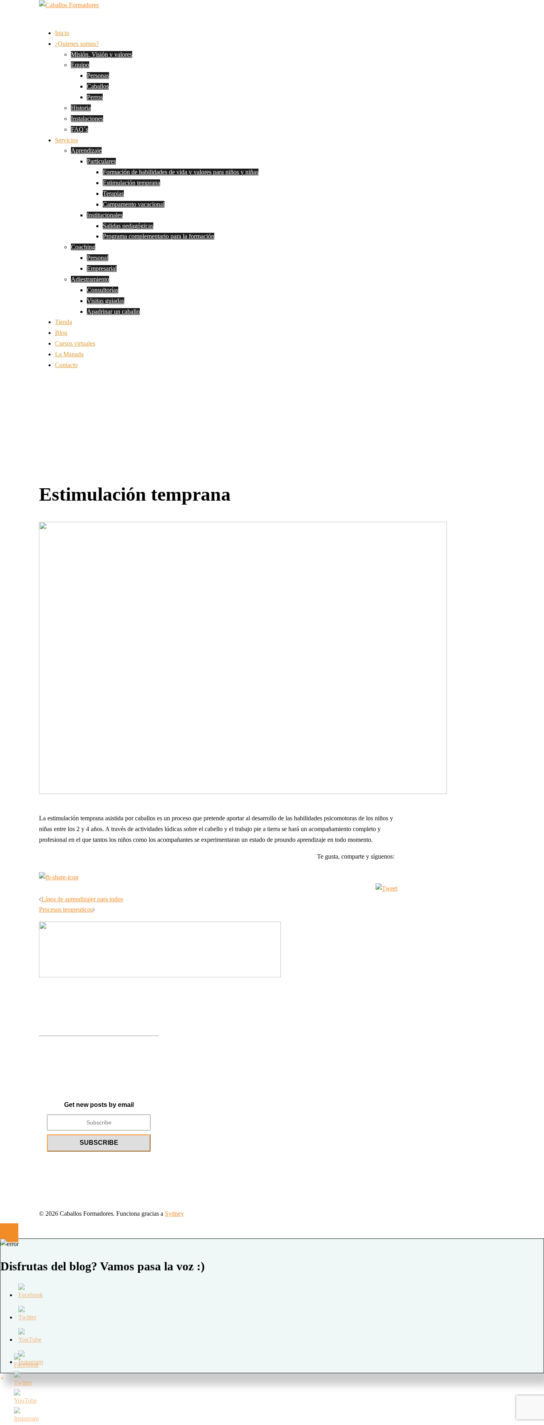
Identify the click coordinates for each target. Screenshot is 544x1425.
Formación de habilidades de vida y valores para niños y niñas (180, 172)
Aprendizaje (86, 150)
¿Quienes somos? (77, 43)
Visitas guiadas (105, 300)
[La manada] (99, 949)
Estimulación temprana (131, 182)
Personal (97, 257)
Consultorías (102, 290)
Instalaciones (87, 118)
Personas (98, 75)
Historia (81, 107)
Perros (95, 97)
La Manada (69, 354)
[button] (2, 1378)
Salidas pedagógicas (128, 225)
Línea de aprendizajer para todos (82, 899)
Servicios (66, 140)
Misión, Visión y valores (101, 54)
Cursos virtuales (75, 343)
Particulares (101, 161)
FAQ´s (79, 129)
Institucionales (105, 215)
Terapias (113, 193)
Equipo (80, 64)
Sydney (174, 1213)
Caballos (98, 86)
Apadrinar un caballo (113, 311)
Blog (61, 332)
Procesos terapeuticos (66, 909)
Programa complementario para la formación (158, 236)
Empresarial (102, 268)
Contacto (66, 365)
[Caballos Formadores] (69, 5)
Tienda (63, 321)
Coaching (83, 247)
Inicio (62, 32)
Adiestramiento (90, 279)
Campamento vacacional (133, 204)
